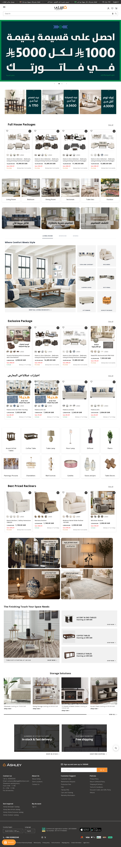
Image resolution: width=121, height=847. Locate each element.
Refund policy (37, 842)
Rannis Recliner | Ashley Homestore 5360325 (19, 521)
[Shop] (23, 104)
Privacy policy (46, 842)
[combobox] (60, 14)
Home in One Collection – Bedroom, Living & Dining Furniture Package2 (103, 160)
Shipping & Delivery (96, 784)
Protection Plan (66, 784)
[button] (112, 13)
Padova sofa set (40, 410)
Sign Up (102, 770)
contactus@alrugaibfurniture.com (18, 781)
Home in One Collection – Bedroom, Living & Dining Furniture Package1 (19, 160)
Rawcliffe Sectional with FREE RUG (102, 355)
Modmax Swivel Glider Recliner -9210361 (73, 521)
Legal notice (86, 842)
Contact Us (35, 784)
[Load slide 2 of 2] (61, 83)
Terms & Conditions (96, 787)
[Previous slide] (54, 84)
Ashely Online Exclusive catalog (13, 812)
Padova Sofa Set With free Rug (17, 410)
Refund (92, 792)
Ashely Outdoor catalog (11, 815)
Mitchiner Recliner (97, 520)
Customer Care (66, 779)
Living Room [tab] (48, 236)
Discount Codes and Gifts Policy (100, 790)
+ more (22, 155)
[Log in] (108, 8)
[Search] (116, 14)
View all (110, 125)
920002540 (11, 779)
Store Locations (37, 781)
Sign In (34, 807)
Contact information (76, 842)
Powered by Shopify (27, 842)
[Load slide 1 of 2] (59, 83)
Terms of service (55, 842)
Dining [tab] (75, 236)
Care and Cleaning (67, 792)
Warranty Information (68, 795)
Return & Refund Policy (97, 781)
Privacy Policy (94, 779)
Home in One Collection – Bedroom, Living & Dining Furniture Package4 (47, 160)
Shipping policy (65, 842)
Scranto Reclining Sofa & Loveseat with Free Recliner (18, 356)
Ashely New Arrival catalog (11, 809)
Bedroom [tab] (62, 236)
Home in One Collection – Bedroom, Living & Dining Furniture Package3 (75, 160)
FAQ (62, 787)
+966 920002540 (12, 837)
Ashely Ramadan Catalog (11, 807)
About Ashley (36, 779)
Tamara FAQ (65, 790)
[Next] (117, 690)
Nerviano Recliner (41, 520)
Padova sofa (95, 410)
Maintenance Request (68, 781)
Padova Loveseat (68, 410)
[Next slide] (66, 84)
